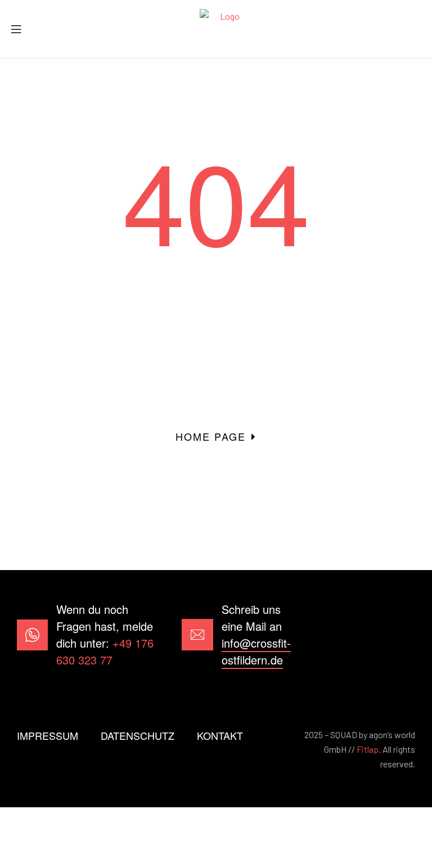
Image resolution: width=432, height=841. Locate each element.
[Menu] (20, 28)
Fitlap (368, 749)
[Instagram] (400, 635)
